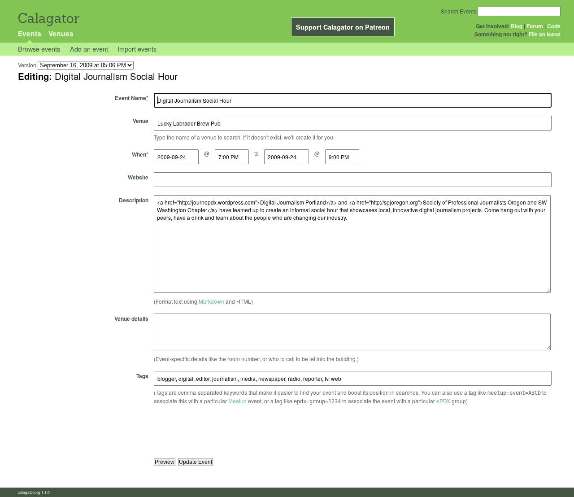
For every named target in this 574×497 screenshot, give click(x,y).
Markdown (211, 301)
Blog (516, 26)
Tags (142, 376)
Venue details (131, 318)
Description (133, 200)
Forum (534, 26)
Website (138, 177)
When (140, 154)
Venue (140, 121)
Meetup (237, 401)
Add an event (89, 48)
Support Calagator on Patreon (343, 26)
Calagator (48, 18)
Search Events (458, 11)
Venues (61, 33)
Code (554, 26)
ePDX (443, 401)
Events (29, 33)
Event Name (131, 98)
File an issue (545, 34)
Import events (137, 48)
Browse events (39, 48)
